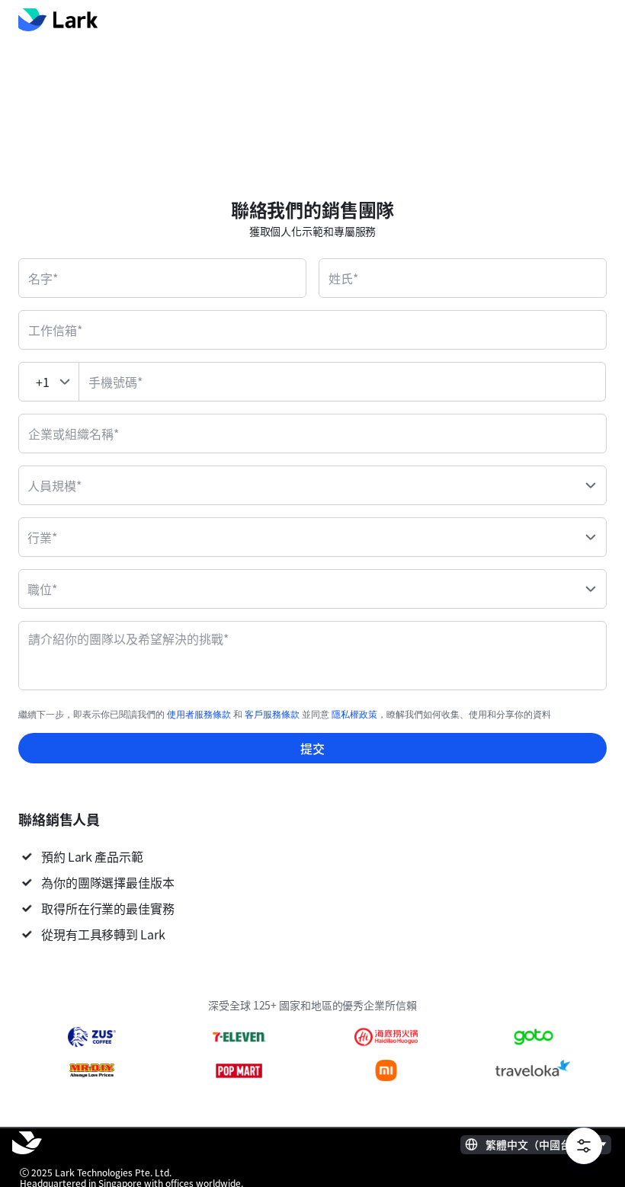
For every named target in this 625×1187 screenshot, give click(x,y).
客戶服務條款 (272, 714)
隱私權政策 (354, 714)
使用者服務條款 (199, 714)
